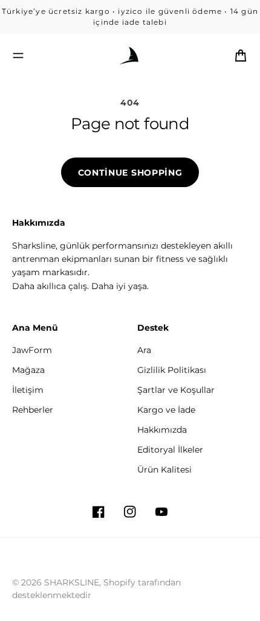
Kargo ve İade (166, 409)
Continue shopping (130, 172)
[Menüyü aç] (18, 55)
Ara (144, 350)
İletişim (28, 389)
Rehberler (32, 409)
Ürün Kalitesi (164, 469)
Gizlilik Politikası (171, 370)
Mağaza (28, 370)
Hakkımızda (162, 429)
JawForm (32, 350)
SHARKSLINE (71, 582)
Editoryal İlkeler (170, 449)
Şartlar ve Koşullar (176, 389)
